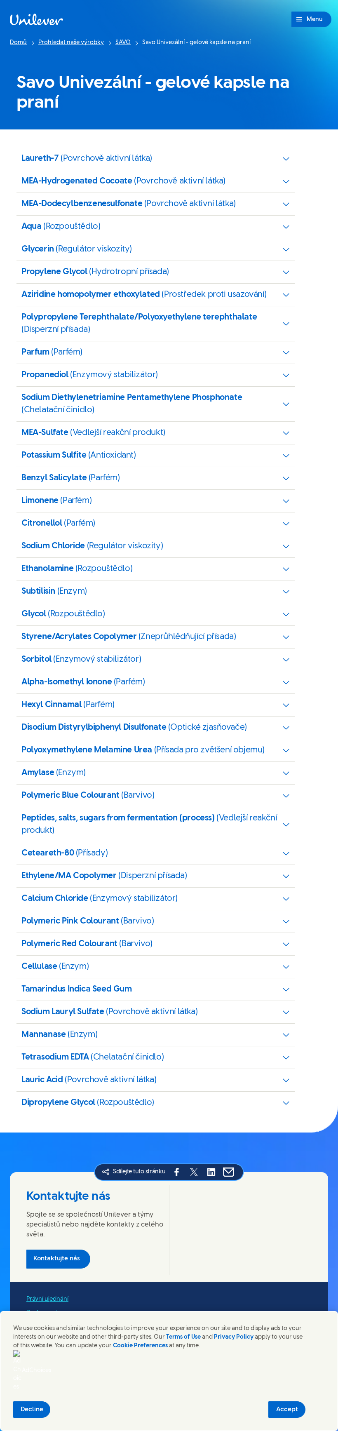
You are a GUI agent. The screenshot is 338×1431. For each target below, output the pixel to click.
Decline (32, 1409)
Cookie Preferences (140, 1346)
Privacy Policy (234, 1337)
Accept (287, 1409)
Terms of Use (183, 1337)
